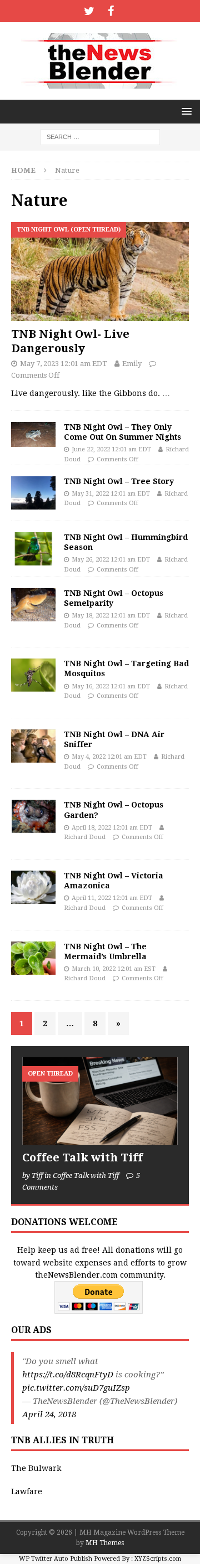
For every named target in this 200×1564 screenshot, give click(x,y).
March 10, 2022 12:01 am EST (114, 969)
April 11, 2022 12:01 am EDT (112, 898)
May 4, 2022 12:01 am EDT (109, 756)
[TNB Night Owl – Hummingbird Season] (33, 548)
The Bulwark (36, 1468)
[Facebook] (111, 11)
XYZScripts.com (157, 1558)
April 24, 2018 (49, 1414)
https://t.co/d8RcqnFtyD (67, 1375)
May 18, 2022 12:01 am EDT (111, 615)
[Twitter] (89, 11)
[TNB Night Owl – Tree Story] (33, 493)
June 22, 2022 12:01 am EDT (111, 449)
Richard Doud (85, 837)
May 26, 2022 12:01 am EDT (111, 559)
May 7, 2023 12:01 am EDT (63, 363)
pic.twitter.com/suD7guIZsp (76, 1388)
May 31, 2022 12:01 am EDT (111, 493)
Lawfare (26, 1491)
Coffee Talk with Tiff (82, 1157)
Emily (132, 363)
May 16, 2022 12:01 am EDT (111, 686)
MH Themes (105, 1543)
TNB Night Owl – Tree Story (119, 481)
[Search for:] (100, 136)
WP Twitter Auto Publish (55, 1558)
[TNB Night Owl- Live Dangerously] (100, 271)
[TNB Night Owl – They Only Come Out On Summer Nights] (33, 434)
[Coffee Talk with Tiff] (100, 1100)
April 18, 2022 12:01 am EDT (112, 827)
